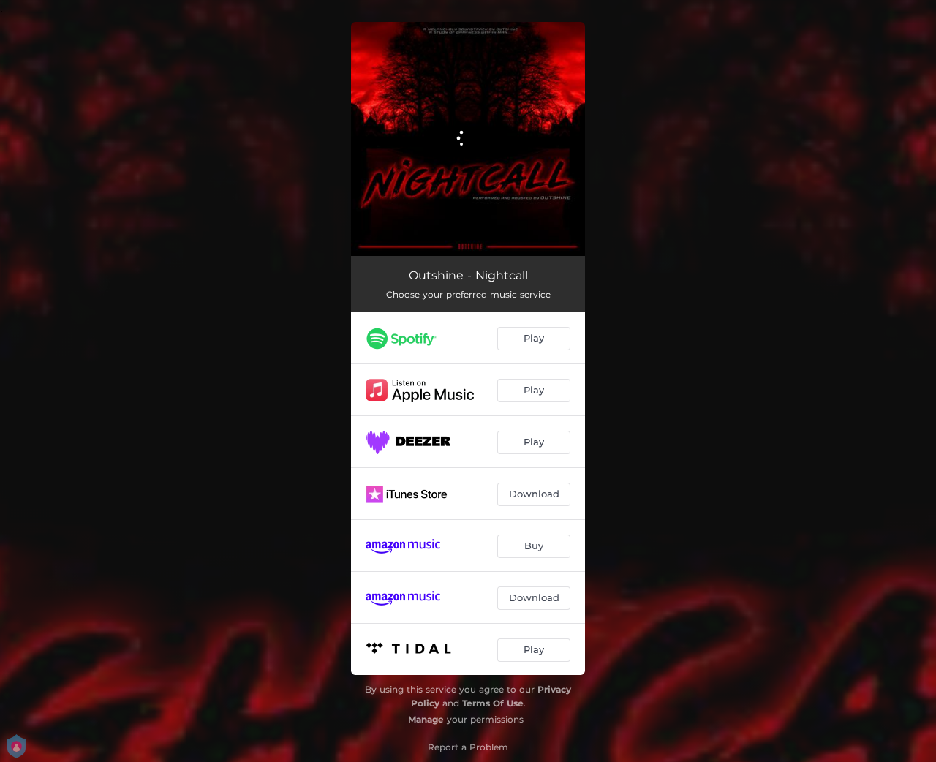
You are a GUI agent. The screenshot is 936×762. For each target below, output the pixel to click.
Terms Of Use (493, 703)
